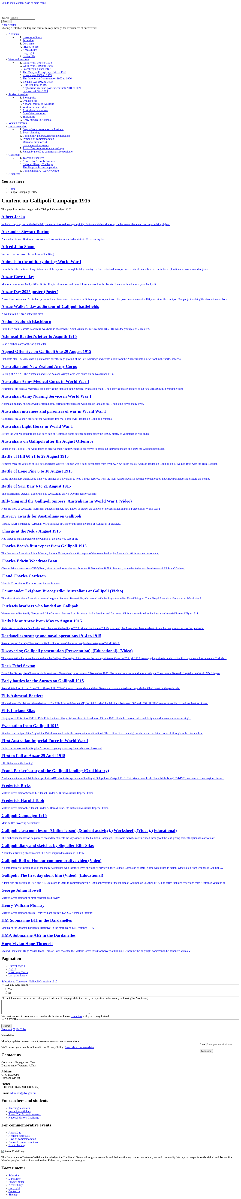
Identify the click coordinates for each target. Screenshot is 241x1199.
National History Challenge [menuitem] (38, 164)
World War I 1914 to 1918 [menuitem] (37, 62)
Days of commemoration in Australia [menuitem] (43, 129)
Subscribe (13, 1175)
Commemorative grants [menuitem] (36, 145)
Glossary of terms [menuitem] (32, 37)
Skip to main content (12, 2)
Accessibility (15, 1184)
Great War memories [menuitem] (34, 113)
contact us (76, 1016)
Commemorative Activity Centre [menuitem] (41, 170)
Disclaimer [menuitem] (29, 43)
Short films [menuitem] (29, 116)
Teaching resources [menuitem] (33, 157)
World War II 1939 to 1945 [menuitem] (38, 65)
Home (11, 188)
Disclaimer (14, 1178)
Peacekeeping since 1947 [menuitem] (37, 68)
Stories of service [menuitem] (18, 94)
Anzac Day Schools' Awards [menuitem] (39, 161)
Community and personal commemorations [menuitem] (46, 135)
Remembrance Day (19, 1135)
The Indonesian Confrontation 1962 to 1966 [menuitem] (47, 78)
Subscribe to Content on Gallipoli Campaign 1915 (29, 981)
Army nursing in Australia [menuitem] (37, 119)
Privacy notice (16, 1181)
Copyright (14, 1188)
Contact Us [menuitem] (29, 56)
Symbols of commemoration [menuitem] (38, 138)
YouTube (21, 1029)
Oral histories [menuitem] (30, 100)
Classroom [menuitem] (14, 154)
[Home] (27, 14)
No (9, 992)
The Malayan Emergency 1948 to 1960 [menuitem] (44, 72)
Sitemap (12, 1194)
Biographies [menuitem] (29, 97)
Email (203, 1044)
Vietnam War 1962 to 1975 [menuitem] (38, 81)
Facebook (6, 1029)
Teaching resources (19, 1108)
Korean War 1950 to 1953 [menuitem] (37, 75)
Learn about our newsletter (79, 1047)
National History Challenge (23, 1117)
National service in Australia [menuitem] (38, 103)
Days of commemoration (22, 1138)
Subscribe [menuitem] (28, 40)
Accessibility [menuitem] (30, 49)
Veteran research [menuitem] (17, 122)
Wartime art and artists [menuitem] (35, 107)
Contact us (14, 1191)
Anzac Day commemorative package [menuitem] (43, 148)
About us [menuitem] (13, 33)
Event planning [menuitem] (31, 132)
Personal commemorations (23, 1142)
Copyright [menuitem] (28, 53)
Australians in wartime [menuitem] (35, 110)
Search (5, 17)
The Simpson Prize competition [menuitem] (40, 167)
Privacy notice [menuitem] (30, 46)
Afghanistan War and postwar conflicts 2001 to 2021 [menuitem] (52, 87)
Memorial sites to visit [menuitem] (35, 141)
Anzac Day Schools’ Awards (24, 1114)
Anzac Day (14, 1132)
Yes (10, 989)
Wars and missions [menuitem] (18, 59)
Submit (6, 1026)
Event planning (16, 1145)
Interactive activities (19, 1111)
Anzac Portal (8, 24)
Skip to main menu (35, 2)
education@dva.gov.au (23, 1093)
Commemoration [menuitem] (17, 126)
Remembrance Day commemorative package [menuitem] (48, 151)
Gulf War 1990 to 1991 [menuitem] (36, 84)
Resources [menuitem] (14, 173)
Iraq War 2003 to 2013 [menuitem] (35, 91)
